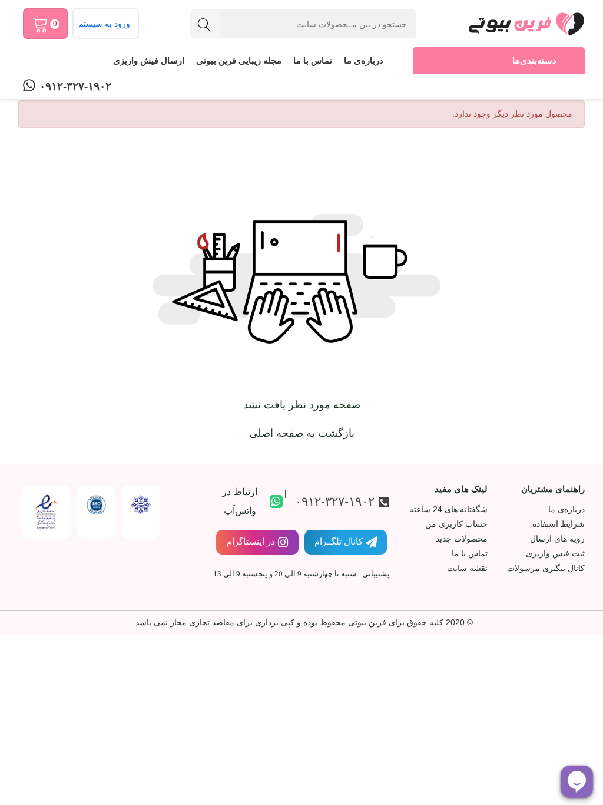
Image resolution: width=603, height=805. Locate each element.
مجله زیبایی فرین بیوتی (238, 60)
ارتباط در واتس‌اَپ (239, 501)
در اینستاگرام (251, 541)
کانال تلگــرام (338, 541)
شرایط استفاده (558, 524)
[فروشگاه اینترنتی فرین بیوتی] (526, 23)
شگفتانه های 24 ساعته (448, 509)
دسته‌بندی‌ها (534, 60)
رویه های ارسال (557, 538)
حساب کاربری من (456, 524)
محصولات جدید (461, 538)
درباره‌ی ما (363, 60)
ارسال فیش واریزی (148, 60)
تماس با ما (312, 60)
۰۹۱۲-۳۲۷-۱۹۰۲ (75, 86)
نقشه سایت (467, 568)
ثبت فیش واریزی (555, 553)
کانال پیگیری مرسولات (546, 568)
